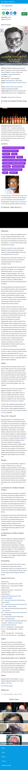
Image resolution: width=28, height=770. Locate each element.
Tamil (9, 315)
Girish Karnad (12, 91)
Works (5, 172)
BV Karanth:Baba (16, 663)
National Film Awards (6, 598)
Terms (3, 752)
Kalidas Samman (5, 586)
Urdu (19, 426)
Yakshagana (18, 440)
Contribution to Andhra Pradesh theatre (13, 163)
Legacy (14, 154)
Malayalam (6, 426)
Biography (6, 154)
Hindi (9, 136)
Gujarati (5, 428)
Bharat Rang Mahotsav (17, 404)
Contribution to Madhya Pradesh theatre (14, 160)
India (21, 72)
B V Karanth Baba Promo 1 (10, 151)
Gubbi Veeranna (11, 250)
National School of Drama (14, 97)
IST (12, 357)
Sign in (24, 14)
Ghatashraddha (11, 619)
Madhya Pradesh (16, 317)
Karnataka (21, 327)
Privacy (3, 757)
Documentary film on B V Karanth (12, 169)
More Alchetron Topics (7, 686)
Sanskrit (23, 426)
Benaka (20, 157)
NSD (13, 281)
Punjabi (15, 426)
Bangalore (20, 269)
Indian (9, 17)
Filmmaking (6, 166)
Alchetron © (6, 765)
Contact (4, 761)
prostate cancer (13, 355)
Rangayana (4, 353)
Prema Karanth (9, 80)
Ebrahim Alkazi (5, 291)
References (13, 172)
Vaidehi (17, 672)
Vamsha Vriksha (10, 87)
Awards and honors (18, 166)
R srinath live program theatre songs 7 (13, 147)
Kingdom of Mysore (11, 72)
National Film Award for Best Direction (15, 600)
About (3, 748)
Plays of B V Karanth (8, 157)
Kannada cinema (14, 202)
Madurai (5, 315)
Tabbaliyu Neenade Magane (11, 572)
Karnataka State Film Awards (8, 625)
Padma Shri (22, 204)
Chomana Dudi (18, 87)
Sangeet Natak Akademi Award (9, 596)
